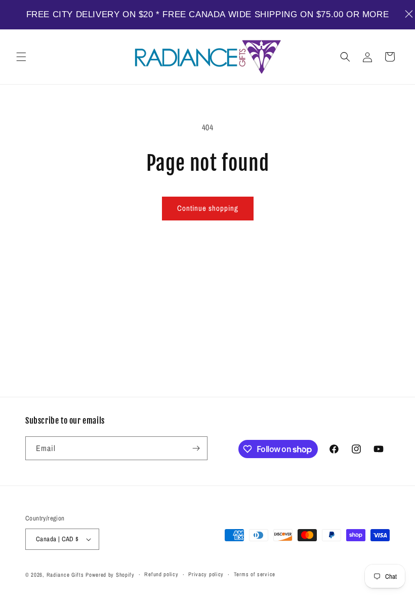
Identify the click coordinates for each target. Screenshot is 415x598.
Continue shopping (207, 208)
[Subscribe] (196, 448)
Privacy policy (206, 574)
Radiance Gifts (65, 574)
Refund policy (161, 574)
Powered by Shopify (110, 574)
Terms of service (254, 574)
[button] (21, 57)
